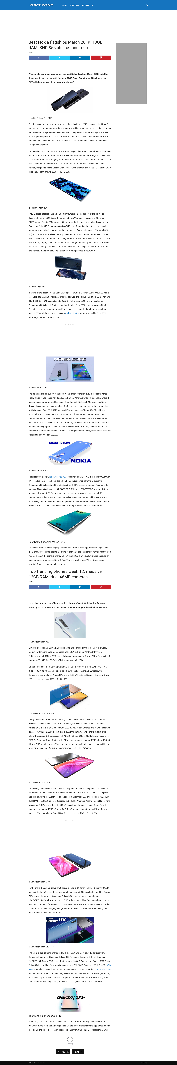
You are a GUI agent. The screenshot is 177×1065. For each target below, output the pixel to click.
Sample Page (143, 1063)
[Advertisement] (88, 24)
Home (64, 5)
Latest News (74, 5)
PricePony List (88, 5)
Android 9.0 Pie (72, 313)
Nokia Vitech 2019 (57, 477)
